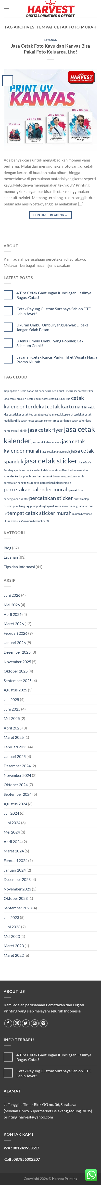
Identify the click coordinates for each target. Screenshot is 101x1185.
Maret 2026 (14, 623)
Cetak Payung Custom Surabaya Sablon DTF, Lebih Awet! (53, 311)
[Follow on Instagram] (17, 1023)
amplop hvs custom (15, 390)
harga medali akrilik (15, 430)
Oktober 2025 (16, 671)
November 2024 (17, 775)
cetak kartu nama (67, 406)
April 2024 (13, 841)
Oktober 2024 (16, 784)
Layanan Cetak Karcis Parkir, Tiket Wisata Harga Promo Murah (56, 359)
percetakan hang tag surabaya (21, 482)
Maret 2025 (14, 737)
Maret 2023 (14, 945)
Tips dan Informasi (19, 566)
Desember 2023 (17, 879)
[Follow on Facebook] (8, 1023)
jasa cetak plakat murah (56, 451)
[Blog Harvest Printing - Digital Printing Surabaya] (50, 8)
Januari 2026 (15, 642)
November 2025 (17, 661)
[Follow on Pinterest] (43, 1023)
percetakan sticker (51, 498)
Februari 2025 (15, 746)
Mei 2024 (12, 832)
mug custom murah (72, 476)
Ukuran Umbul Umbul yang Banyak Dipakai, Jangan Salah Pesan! (53, 327)
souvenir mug (70, 506)
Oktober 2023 (16, 898)
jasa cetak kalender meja (46, 442)
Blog (7, 547)
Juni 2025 (12, 709)
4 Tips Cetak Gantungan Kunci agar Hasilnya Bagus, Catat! (53, 295)
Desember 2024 (17, 765)
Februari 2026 (15, 633)
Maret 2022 (14, 955)
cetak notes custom (32, 420)
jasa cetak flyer (45, 429)
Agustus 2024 (15, 803)
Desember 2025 (17, 652)
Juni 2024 (12, 822)
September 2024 (18, 794)
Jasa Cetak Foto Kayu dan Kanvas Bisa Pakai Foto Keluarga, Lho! (50, 49)
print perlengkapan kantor (45, 506)
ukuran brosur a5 (14, 521)
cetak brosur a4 (19, 398)
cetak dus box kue (59, 398)
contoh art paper (53, 420)
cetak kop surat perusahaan (38, 414)
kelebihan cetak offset (54, 470)
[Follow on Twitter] (26, 1023)
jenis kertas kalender (28, 470)
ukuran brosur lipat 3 (36, 521)
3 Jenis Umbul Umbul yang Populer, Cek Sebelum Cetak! (49, 343)
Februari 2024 (15, 860)
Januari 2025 (15, 756)
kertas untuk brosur (49, 476)
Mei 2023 (12, 936)
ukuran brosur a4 (82, 513)
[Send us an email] (35, 1023)
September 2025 (18, 680)
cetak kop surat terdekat (69, 414)
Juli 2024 (11, 813)
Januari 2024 (15, 870)
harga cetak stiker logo (77, 420)
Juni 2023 (12, 926)
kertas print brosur (26, 476)
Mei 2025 (12, 718)
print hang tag (21, 506)
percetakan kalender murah (36, 489)
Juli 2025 (11, 699)
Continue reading (50, 215)
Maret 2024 (14, 850)
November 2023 (17, 889)
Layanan (50, 39)
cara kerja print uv (57, 390)
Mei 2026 (12, 604)
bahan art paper (36, 390)
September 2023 (18, 907)
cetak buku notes (38, 398)
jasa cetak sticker (51, 460)
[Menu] (7, 8)
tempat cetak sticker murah (39, 513)
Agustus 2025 (15, 689)
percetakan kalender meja (55, 482)
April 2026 (13, 614)
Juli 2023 (11, 917)
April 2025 (13, 728)
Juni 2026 (12, 595)
